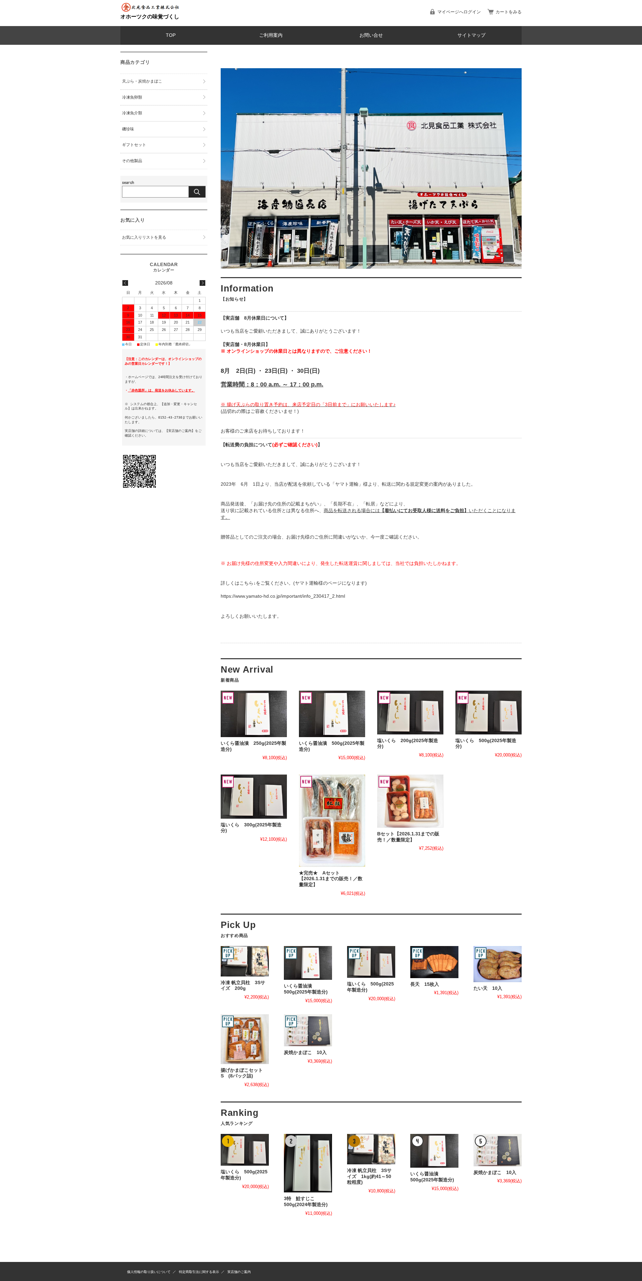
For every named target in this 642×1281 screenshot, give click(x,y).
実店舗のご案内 (239, 1272)
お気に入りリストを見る (144, 237)
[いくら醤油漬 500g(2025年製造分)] (332, 714)
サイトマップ (471, 35)
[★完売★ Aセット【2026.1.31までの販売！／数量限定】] (332, 820)
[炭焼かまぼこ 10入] (308, 1030)
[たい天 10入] (497, 964)
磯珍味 (128, 129)
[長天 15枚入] (434, 962)
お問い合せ (371, 35)
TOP (171, 35)
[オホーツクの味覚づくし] (150, 10)
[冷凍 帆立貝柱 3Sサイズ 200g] (245, 961)
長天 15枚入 (424, 984)
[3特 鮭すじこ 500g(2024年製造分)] (308, 1163)
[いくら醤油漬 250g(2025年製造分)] (254, 714)
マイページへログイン (459, 11)
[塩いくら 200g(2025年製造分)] (410, 712)
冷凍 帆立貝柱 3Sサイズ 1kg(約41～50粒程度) (369, 1176)
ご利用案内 (271, 35)
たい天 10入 (487, 988)
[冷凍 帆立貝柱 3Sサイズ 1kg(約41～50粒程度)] (371, 1149)
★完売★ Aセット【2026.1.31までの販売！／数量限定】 (330, 878)
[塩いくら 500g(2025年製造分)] (488, 712)
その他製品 (132, 160)
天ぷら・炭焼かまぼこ (142, 81)
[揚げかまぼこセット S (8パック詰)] (245, 1039)
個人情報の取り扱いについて (149, 1272)
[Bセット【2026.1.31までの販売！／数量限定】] (410, 801)
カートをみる (509, 11)
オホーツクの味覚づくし (149, 16)
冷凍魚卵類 (132, 97)
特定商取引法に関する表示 (199, 1272)
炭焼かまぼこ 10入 (305, 1052)
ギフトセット (134, 144)
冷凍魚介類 (132, 113)
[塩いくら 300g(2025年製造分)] (254, 796)
